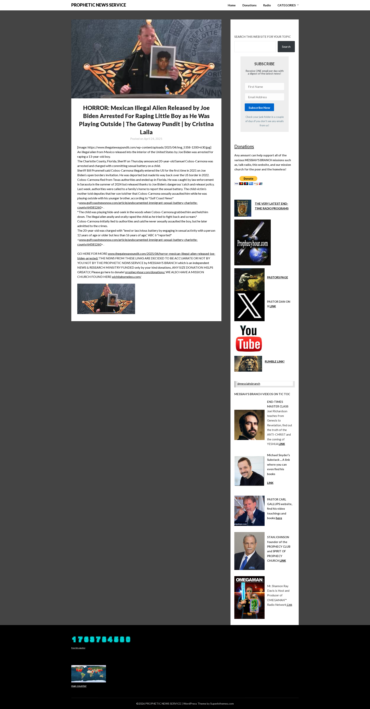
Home (232, 5)
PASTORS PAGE (277, 277)
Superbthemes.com (222, 703)
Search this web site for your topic (262, 36)
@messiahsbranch (248, 383)
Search (286, 46)
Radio (267, 5)
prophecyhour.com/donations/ (145, 272)
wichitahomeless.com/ (126, 276)
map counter (79, 685)
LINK (273, 306)
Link (289, 604)
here (279, 518)
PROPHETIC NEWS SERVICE (98, 5)
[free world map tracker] (88, 681)
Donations (249, 5)
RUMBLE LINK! (275, 361)
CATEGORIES (287, 5)
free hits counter (78, 648)
